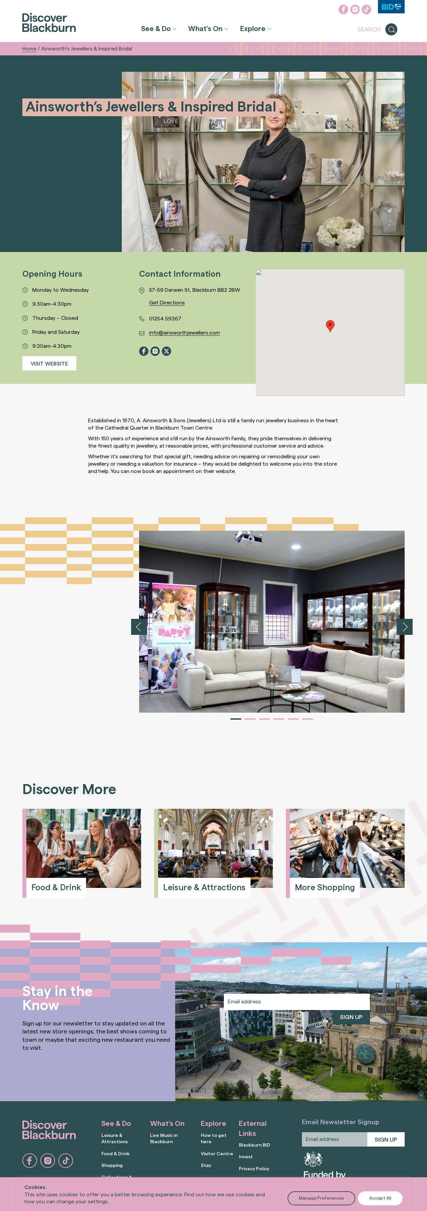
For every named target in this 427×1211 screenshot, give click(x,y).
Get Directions (167, 302)
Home (29, 48)
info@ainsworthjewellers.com (184, 332)
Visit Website (49, 364)
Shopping (112, 1165)
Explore (253, 28)
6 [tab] (307, 719)
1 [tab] (236, 719)
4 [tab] (279, 719)
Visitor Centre (217, 1153)
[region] (213, 1194)
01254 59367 (165, 318)
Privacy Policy (254, 1168)
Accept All (380, 1198)
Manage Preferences (321, 1198)
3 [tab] (264, 719)
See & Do (156, 28)
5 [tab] (293, 719)
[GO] (391, 29)
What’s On (205, 28)
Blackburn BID (254, 1145)
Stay (206, 1165)
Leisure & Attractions (114, 1139)
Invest (246, 1156)
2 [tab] (250, 719)
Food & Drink (115, 1153)
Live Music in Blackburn (163, 1139)
